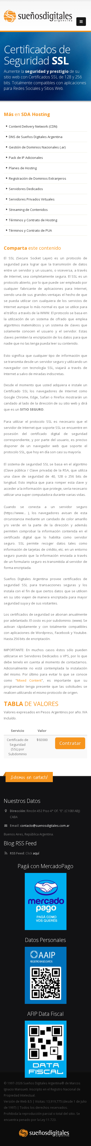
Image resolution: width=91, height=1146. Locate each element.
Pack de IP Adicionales (26, 157)
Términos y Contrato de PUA (30, 230)
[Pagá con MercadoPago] (45, 901)
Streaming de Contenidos (28, 209)
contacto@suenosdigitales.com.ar (45, 825)
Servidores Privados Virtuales (32, 199)
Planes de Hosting (23, 168)
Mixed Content (29, 680)
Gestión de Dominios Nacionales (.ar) (37, 147)
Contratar (70, 743)
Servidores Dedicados (26, 189)
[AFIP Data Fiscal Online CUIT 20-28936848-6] (45, 1049)
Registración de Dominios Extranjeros (37, 178)
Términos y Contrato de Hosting (33, 220)
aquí (36, 853)
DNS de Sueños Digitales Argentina (35, 136)
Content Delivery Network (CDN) (33, 126)
